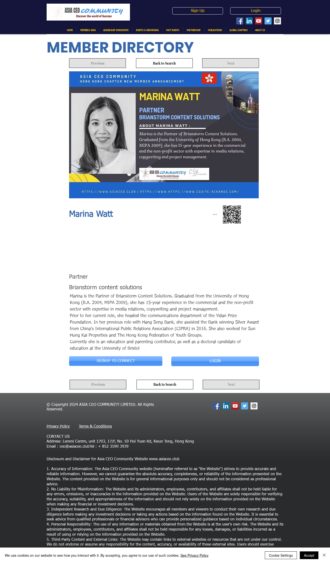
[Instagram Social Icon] (277, 20)
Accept (309, 555)
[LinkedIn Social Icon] (249, 20)
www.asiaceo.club (164, 459)
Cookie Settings (281, 555)
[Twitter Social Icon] (268, 20)
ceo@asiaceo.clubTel (77, 447)
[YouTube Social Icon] (258, 20)
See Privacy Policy (194, 555)
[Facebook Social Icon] (239, 20)
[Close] (324, 555)
